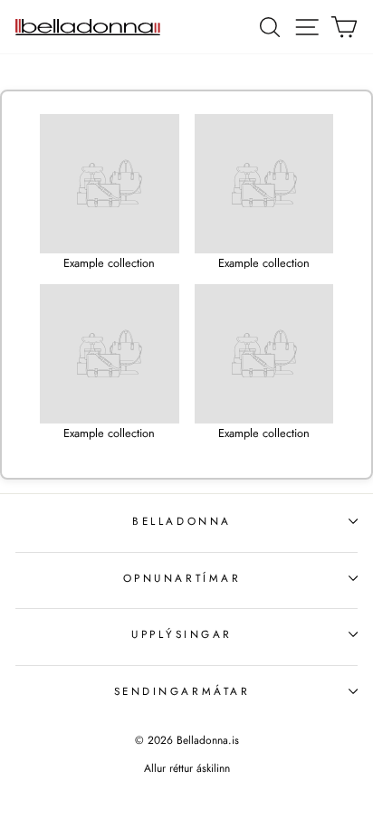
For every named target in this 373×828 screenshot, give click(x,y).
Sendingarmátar (182, 691)
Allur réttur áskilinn (187, 768)
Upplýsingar (182, 634)
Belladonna (181, 520)
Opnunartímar (182, 577)
